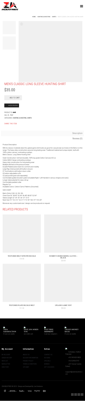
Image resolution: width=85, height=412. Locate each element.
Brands (47, 364)
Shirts (54, 16)
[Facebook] (75, 394)
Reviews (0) (77, 138)
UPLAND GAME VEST (63, 305)
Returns (47, 358)
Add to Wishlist (13, 105)
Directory (5, 367)
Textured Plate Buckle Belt (22, 305)
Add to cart (15, 98)
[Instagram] (72, 394)
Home (34, 16)
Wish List (5, 361)
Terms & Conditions (30, 364)
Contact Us (48, 355)
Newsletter (6, 364)
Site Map (26, 367)
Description (77, 133)
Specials (47, 361)
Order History (7, 358)
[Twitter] (78, 394)
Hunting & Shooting (44, 16)
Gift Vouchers (49, 367)
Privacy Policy (28, 361)
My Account (6, 355)
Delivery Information (30, 358)
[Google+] (82, 394)
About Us (26, 355)
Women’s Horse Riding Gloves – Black (63, 257)
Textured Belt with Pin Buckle (22, 256)
